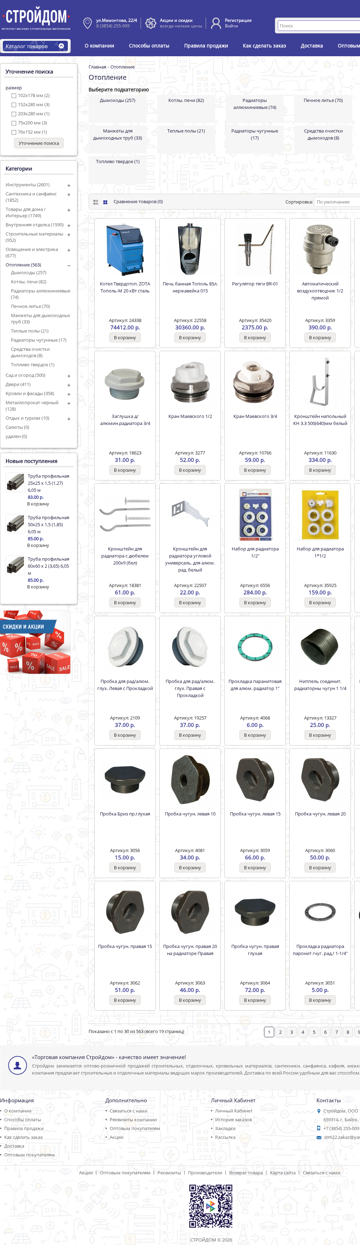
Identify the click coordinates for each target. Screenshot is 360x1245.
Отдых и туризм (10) (27, 418)
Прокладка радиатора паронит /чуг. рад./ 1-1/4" (320, 949)
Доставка (312, 45)
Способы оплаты (149, 45)
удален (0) (16, 436)
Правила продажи (206, 45)
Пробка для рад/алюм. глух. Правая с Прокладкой (190, 688)
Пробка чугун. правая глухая (255, 949)
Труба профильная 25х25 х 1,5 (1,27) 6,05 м (48, 483)
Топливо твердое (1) (32, 364)
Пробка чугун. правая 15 (125, 946)
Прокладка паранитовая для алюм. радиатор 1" (255, 684)
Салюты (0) (17, 427)
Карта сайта (283, 1172)
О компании (99, 45)
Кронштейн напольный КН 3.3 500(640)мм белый (320, 419)
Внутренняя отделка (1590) (35, 224)
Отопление (122, 67)
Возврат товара (246, 1172)
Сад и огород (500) (25, 375)
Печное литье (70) (30, 306)
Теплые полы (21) (30, 331)
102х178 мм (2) (34, 95)
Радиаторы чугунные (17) (38, 340)
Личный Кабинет (233, 1111)
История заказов (233, 1119)
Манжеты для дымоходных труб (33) (40, 318)
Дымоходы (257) (28, 272)
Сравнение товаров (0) (138, 201)
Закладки (225, 1128)
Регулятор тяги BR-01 (255, 283)
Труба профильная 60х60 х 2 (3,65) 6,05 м (48, 566)
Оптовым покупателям (29, 1155)
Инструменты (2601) (28, 184)
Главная (97, 67)
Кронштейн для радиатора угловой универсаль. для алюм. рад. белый (190, 559)
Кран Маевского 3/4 (255, 416)
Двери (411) (18, 384)
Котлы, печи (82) (28, 281)
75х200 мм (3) (32, 123)
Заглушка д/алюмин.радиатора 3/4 (125, 419)
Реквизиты (169, 1172)
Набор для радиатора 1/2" (255, 552)
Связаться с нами (128, 1111)
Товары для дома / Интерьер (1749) (26, 212)
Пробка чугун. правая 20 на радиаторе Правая (190, 949)
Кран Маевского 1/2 (190, 416)
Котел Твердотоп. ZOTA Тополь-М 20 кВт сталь (125, 287)
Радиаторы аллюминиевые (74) (40, 294)
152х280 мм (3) (34, 104)
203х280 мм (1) (34, 113)
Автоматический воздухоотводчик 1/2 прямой (320, 290)
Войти (231, 26)
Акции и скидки (176, 20)
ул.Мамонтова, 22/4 (116, 20)
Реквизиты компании (133, 1119)
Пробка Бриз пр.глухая (125, 814)
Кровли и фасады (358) (30, 393)
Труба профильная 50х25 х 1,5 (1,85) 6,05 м (48, 524)
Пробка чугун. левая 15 (255, 814)
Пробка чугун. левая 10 (190, 814)
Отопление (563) (23, 265)
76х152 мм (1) (32, 132)
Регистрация (238, 20)
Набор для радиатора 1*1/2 (320, 552)
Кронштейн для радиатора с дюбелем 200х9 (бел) (125, 556)
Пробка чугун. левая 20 (320, 814)
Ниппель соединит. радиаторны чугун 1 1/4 (320, 684)
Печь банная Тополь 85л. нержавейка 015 (190, 287)
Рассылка (225, 1137)
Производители (205, 1172)
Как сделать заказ (264, 45)
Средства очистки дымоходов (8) (30, 352)
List (95, 202)
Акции (116, 1137)
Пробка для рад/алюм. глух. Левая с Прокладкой (125, 684)
